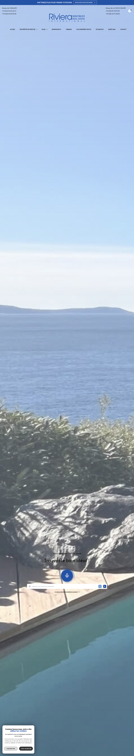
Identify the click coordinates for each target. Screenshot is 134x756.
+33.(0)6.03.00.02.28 (9, 14)
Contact (123, 29)
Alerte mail (112, 29)
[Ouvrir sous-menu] (37, 29)
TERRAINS (69, 29)
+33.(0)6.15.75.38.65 (113, 14)
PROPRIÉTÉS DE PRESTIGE (27, 29)
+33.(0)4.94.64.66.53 (9, 11)
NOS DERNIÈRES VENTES (83, 29)
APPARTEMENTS (56, 29)
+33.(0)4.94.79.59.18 (113, 11)
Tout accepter (26, 748)
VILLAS (43, 29)
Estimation (99, 29)
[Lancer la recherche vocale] (67, 575)
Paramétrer (11, 748)
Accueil (12, 29)
